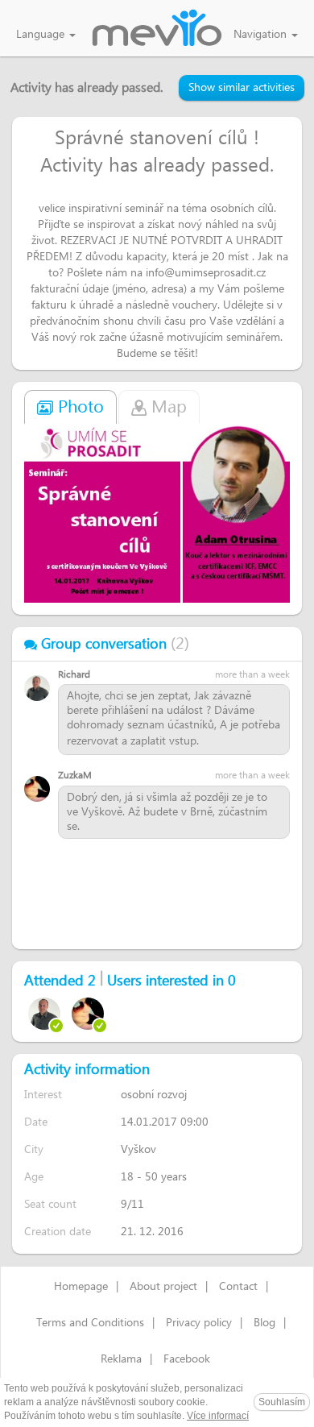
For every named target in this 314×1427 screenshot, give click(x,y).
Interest (43, 1094)
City (33, 1149)
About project (163, 1287)
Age (33, 1176)
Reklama (121, 1359)
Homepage (81, 1287)
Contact (238, 1287)
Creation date (57, 1231)
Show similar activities (241, 88)
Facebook (186, 1359)
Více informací (218, 1415)
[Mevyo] (157, 29)
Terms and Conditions (90, 1323)
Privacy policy (199, 1323)
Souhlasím (281, 1402)
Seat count (50, 1204)
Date (36, 1122)
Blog (264, 1323)
